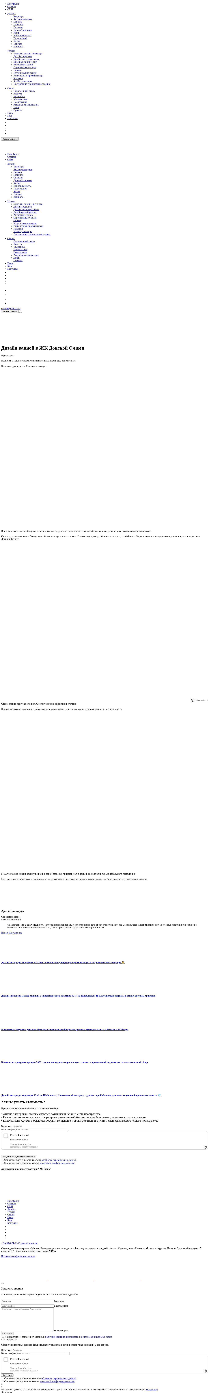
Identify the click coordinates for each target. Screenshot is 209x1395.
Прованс (17, 110)
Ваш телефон (8, 1129)
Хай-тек (17, 93)
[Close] (2, 1283)
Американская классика (26, 104)
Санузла (17, 44)
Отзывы (11, 6)
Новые (4, 932)
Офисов (17, 21)
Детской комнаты (22, 30)
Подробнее (152, 1389)
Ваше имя (6, 1126)
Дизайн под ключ (22, 56)
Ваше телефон (8, 1353)
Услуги (11, 51)
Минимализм (20, 99)
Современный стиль (24, 91)
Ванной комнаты (22, 35)
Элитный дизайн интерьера (27, 53)
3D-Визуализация (22, 81)
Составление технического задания (31, 84)
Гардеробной (20, 38)
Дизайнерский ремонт (25, 62)
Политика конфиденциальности (18, 1256)
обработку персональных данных (58, 1160)
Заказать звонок (9, 139)
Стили (10, 88)
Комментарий (61, 1330)
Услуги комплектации (24, 73)
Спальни (18, 27)
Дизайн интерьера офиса (26, 59)
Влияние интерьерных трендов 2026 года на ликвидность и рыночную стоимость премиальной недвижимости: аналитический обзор (74, 1062)
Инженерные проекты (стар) (28, 75)
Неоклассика (20, 102)
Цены (10, 113)
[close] (207, 700)
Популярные (15, 932)
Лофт (16, 107)
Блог (9, 115)
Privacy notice (200, 700)
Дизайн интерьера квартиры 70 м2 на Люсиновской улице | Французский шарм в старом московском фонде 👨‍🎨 (63, 962)
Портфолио (13, 3)
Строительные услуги (24, 67)
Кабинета (18, 46)
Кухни (16, 32)
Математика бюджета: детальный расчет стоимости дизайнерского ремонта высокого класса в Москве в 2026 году (64, 1029)
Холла (16, 41)
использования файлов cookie (96, 1337)
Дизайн (11, 13)
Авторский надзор (23, 64)
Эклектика (19, 96)
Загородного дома (22, 19)
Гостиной (18, 24)
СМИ (10, 9)
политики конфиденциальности (61, 1337)
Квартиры (18, 16)
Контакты (12, 118)
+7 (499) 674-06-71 (10, 308)
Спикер (17, 70)
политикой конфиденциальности (57, 1163)
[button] (17, 13)
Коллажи (18, 78)
